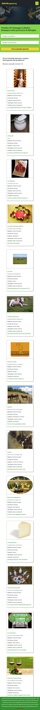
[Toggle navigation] (37, 3)
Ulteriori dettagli (20, 708)
